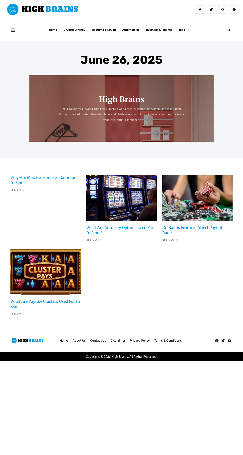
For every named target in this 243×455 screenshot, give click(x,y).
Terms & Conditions (168, 340)
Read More (18, 190)
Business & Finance (159, 29)
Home (53, 29)
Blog (182, 29)
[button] (229, 30)
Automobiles (131, 29)
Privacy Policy (140, 340)
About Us (79, 340)
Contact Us (98, 340)
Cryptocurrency (74, 29)
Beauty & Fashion (104, 29)
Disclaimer (117, 340)
